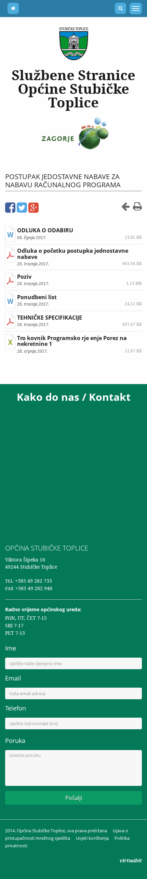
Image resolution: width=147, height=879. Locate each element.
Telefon (15, 708)
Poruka (15, 740)
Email (13, 678)
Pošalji (73, 798)
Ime (10, 648)
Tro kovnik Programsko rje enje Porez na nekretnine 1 (72, 341)
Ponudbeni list (37, 297)
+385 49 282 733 (33, 580)
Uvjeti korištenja (92, 838)
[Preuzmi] (10, 234)
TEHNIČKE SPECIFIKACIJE (49, 317)
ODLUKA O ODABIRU (45, 230)
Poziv (24, 276)
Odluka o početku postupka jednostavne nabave (72, 254)
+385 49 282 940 (33, 588)
